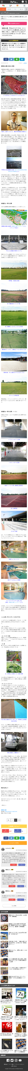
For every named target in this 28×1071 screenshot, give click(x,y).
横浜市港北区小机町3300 (11, 811)
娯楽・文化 (21, 9)
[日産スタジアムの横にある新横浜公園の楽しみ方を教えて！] (22, 59)
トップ (3, 9)
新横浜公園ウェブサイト (17, 226)
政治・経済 (9, 9)
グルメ (15, 9)
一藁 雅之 (25, 63)
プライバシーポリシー (19, 1064)
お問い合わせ (14, 1066)
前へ (9, 820)
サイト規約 (11, 1064)
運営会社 (6, 1064)
